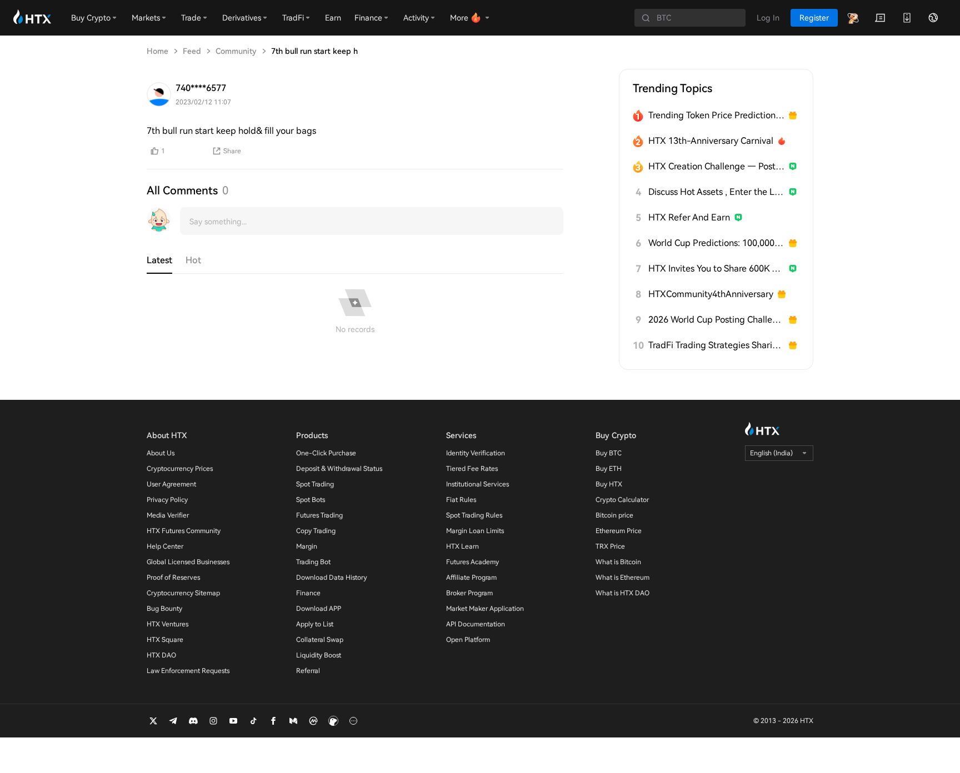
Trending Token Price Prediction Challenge (716, 115)
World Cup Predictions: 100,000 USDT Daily (716, 243)
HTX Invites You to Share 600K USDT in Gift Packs (716, 268)
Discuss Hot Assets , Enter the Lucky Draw (716, 192)
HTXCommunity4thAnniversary (710, 294)
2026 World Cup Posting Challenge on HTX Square (716, 319)
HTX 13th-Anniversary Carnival (710, 140)
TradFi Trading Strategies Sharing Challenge (716, 345)
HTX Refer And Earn (689, 217)
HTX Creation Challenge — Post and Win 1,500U (716, 166)
